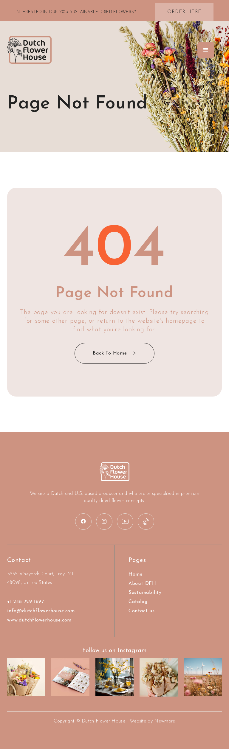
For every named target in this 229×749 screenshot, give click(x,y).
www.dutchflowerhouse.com (39, 620)
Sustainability (145, 592)
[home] (29, 50)
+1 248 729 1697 (25, 601)
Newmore (164, 721)
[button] (205, 50)
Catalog (138, 601)
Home (136, 574)
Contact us (142, 611)
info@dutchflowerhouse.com (41, 611)
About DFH (142, 583)
